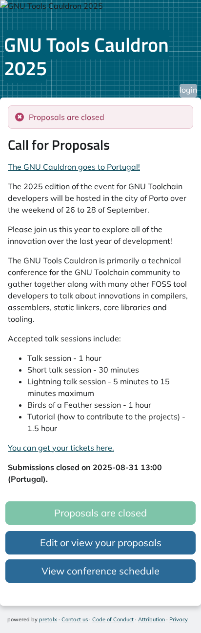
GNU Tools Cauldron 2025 (86, 56)
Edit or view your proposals (100, 542)
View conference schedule (100, 571)
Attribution (151, 619)
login (188, 90)
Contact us (74, 619)
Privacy (178, 619)
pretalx (48, 619)
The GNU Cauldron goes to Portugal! (74, 167)
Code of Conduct (113, 619)
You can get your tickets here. (61, 448)
